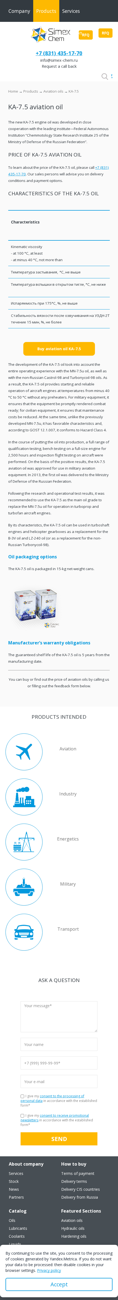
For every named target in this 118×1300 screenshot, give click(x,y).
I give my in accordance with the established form (59, 1101)
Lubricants (18, 1228)
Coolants (17, 1236)
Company (19, 11)
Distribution (68, 33)
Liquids (15, 1244)
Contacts (19, 54)
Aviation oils (53, 91)
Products (46, 11)
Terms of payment (77, 1173)
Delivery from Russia (79, 1197)
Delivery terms (74, 1181)
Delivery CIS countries (80, 1189)
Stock (14, 1181)
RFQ (105, 33)
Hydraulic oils (73, 1228)
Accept (59, 1284)
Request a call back (59, 66)
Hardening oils (73, 1236)
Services (71, 11)
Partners (16, 1197)
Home (13, 91)
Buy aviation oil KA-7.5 (59, 348)
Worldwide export (29, 33)
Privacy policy (49, 1270)
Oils (12, 1220)
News (14, 1189)
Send (59, 1139)
